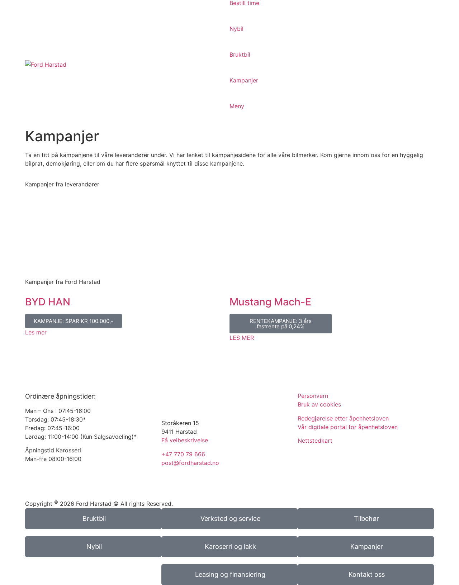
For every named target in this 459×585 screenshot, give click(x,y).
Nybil (236, 28)
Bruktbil (240, 54)
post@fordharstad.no (190, 462)
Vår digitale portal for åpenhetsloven (348, 427)
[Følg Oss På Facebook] (190, 400)
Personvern (313, 395)
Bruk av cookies (319, 404)
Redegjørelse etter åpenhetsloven (343, 418)
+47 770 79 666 (183, 454)
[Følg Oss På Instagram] (170, 400)
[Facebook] (170, 488)
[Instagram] (190, 488)
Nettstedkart (315, 440)
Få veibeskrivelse (184, 440)
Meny (237, 106)
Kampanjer (244, 80)
